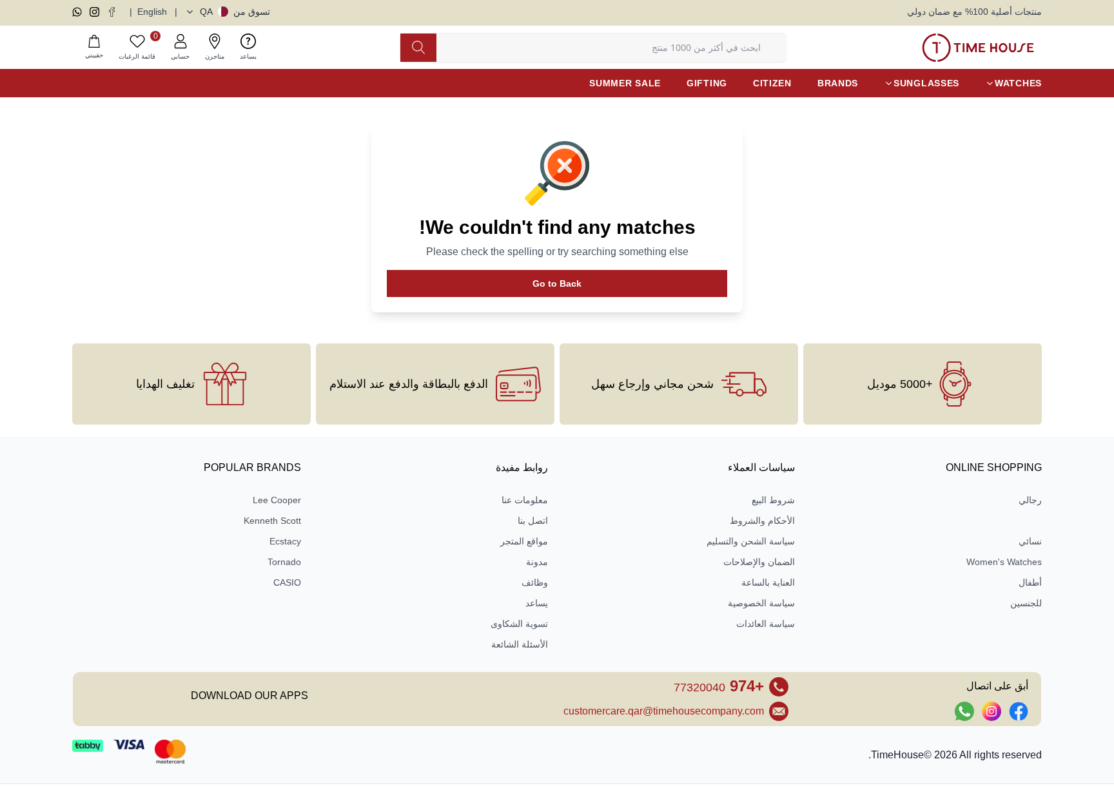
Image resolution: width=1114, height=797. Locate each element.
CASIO (287, 582)
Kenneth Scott (272, 520)
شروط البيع (773, 500)
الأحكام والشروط (762, 520)
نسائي (1030, 541)
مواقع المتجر (524, 541)
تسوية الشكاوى (519, 624)
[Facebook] (112, 12)
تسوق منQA (235, 11)
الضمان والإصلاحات (759, 562)
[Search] (418, 48)
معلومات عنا (525, 500)
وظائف (535, 582)
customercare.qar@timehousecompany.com (663, 711)
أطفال (1030, 582)
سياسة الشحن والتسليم (751, 541)
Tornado (284, 562)
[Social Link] (1018, 711)
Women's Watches (1004, 562)
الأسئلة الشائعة (519, 644)
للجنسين (1026, 603)
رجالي (1030, 500)
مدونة (537, 562)
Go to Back (557, 283)
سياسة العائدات (765, 624)
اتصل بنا (533, 520)
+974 (719, 686)
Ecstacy (285, 541)
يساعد (536, 603)
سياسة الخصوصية (761, 603)
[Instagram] (94, 12)
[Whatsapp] (77, 12)
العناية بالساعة (768, 582)
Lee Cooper (277, 500)
